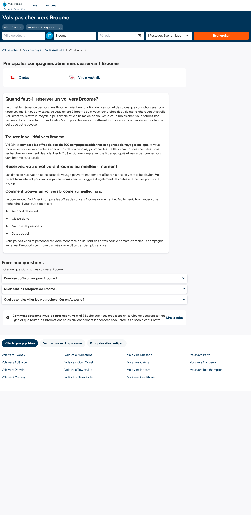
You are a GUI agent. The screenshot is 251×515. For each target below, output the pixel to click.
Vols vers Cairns (138, 362)
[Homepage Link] (13, 3)
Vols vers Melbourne (78, 355)
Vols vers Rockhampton (206, 370)
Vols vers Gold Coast (78, 362)
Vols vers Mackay (13, 377)
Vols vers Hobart (138, 370)
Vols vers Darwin (13, 370)
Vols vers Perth (200, 355)
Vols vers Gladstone (141, 377)
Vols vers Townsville (78, 370)
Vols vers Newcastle (78, 377)
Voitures (50, 5)
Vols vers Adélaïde (14, 362)
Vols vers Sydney (13, 355)
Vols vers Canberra (203, 362)
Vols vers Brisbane (139, 355)
